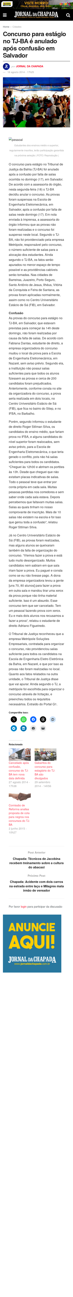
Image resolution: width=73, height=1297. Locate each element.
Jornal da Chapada (29, 66)
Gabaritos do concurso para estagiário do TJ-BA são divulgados (45, 770)
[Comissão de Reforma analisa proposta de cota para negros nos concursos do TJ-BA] (20, 797)
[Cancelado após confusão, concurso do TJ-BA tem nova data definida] (20, 754)
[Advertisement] (36, 1134)
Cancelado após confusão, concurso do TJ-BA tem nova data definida (19, 770)
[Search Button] (68, 15)
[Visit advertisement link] (36, 4)
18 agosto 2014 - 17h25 (20, 72)
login (24, 906)
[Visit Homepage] (36, 15)
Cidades (16, 26)
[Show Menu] (5, 15)
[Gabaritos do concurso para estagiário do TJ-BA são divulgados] (46, 754)
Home (6, 26)
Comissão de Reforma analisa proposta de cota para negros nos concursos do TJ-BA (19, 814)
